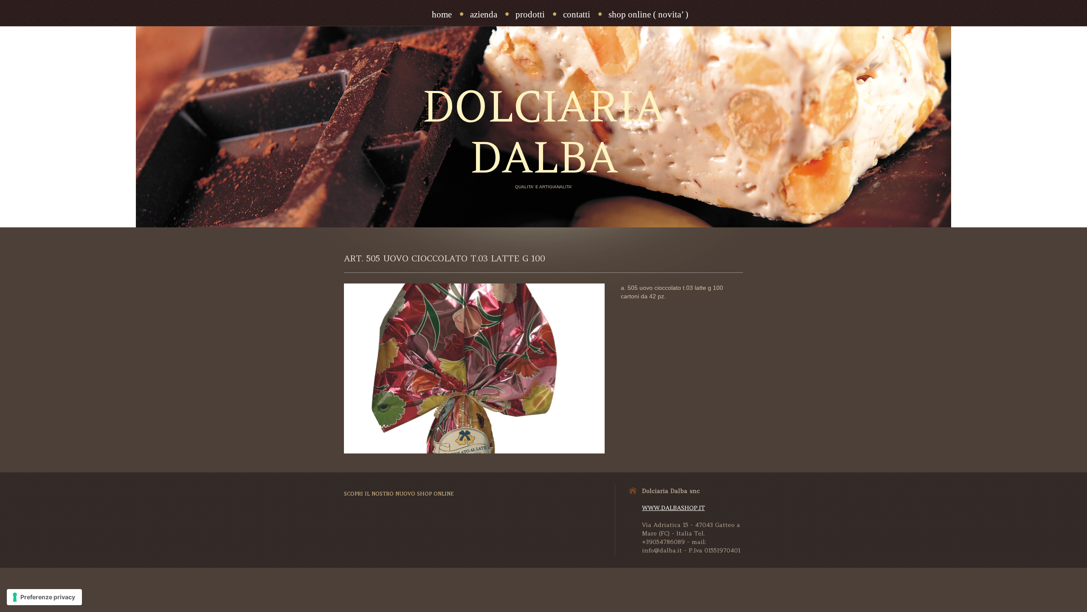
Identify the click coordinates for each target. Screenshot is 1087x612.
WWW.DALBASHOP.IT (673, 508)
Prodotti (530, 14)
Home (442, 14)
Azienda (483, 14)
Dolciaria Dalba (543, 131)
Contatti (576, 14)
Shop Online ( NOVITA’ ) (648, 14)
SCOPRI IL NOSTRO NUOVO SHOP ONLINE (399, 493)
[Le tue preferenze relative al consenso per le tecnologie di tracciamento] (44, 597)
